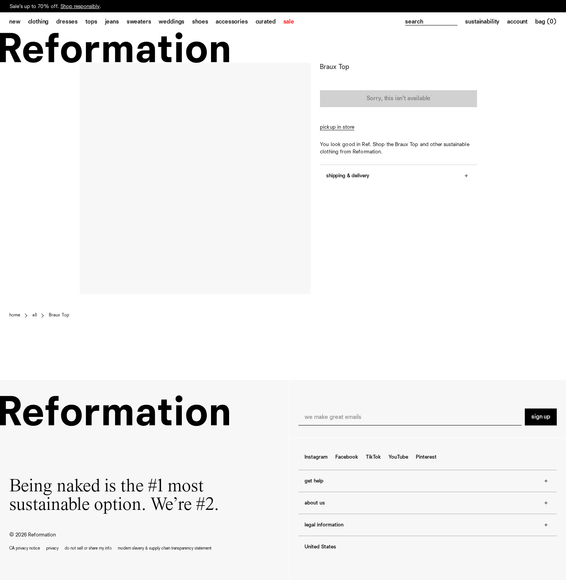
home (14, 315)
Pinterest (426, 457)
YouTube (398, 457)
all (34, 315)
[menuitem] (18, 22)
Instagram (316, 457)
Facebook (346, 457)
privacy (52, 548)
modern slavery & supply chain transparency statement (164, 548)
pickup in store (337, 127)
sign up (540, 417)
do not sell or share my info (88, 548)
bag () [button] (546, 22)
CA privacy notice (24, 548)
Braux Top (59, 315)
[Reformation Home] (283, 47)
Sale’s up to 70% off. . (55, 6)
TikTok (373, 457)
